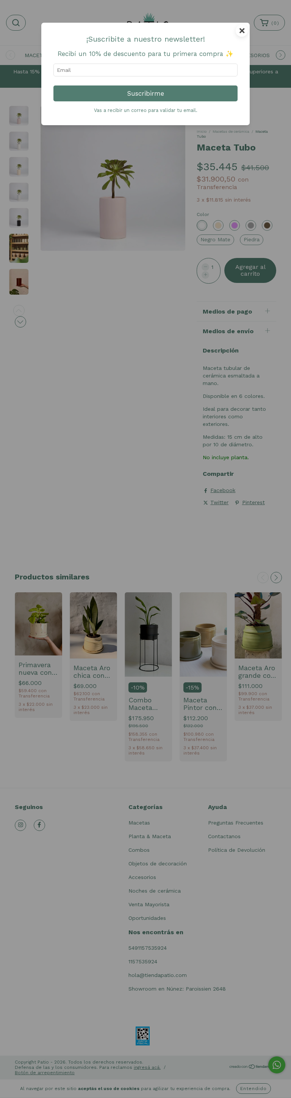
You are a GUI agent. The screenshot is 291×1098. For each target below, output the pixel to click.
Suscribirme (145, 93)
